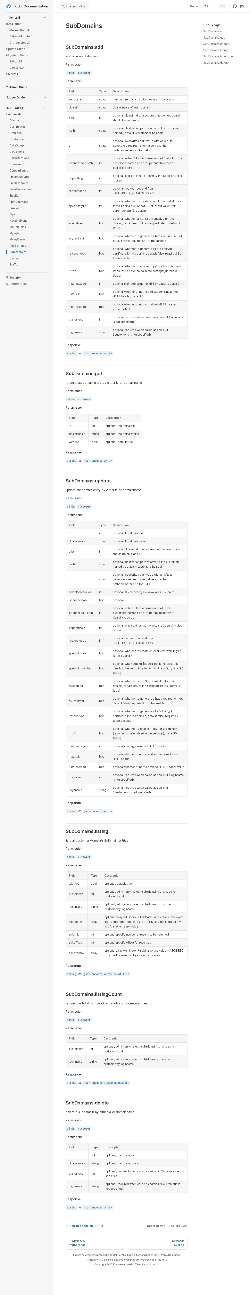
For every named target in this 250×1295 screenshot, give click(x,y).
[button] (45, 17)
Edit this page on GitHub (86, 1225)
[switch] (222, 6)
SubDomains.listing (215, 50)
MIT (164, 1259)
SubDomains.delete (216, 62)
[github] (234, 6)
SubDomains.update (216, 43)
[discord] (241, 6)
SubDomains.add (214, 31)
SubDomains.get (214, 37)
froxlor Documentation (29, 6)
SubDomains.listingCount (219, 56)
